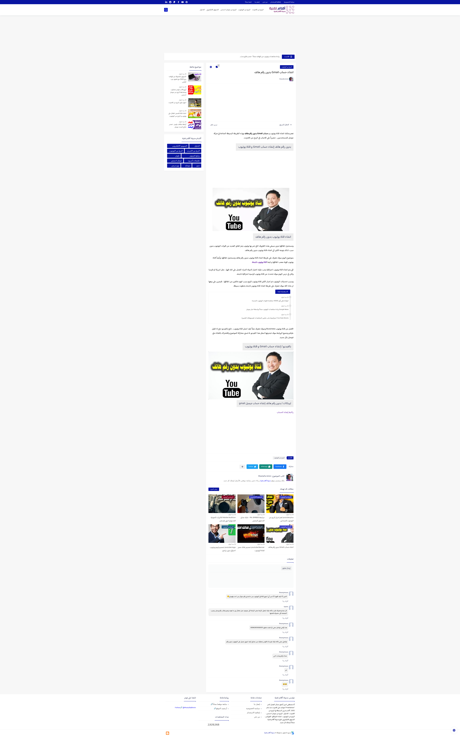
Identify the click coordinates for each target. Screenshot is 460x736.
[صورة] (194, 76)
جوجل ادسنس (176, 161)
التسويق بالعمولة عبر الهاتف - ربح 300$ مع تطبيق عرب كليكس (177, 79)
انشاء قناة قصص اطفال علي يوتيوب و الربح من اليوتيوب (177, 115)
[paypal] (174, 2)
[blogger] (167, 733)
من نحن (265, 2)
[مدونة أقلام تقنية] (281, 10)
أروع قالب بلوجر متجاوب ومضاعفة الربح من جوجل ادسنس (178, 92)
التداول (202, 9)
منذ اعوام (284, 297)
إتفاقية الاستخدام (276, 2)
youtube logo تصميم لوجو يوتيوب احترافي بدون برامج (223, 549)
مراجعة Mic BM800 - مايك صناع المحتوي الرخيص (252, 519)
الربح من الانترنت (258, 9)
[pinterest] (186, 2)
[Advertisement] (230, 34)
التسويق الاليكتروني (213, 9)
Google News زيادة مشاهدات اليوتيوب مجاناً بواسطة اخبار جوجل (267, 309)
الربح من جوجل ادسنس (228, 9)
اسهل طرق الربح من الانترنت (177, 102)
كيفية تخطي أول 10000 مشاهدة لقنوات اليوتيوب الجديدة (270, 300)
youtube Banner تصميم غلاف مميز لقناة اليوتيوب (251, 549)
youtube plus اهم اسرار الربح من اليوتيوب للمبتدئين (281, 519)
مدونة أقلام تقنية (265, 480)
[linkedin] (166, 2)
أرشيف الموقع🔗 (220, 708)
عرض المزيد (213, 489)
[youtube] (182, 2)
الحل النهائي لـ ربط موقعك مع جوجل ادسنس (264, 56)
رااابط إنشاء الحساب (285, 412)
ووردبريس (175, 166)
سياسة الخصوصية (289, 2)
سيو (198, 166)
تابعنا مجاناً (248, 2)
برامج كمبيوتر (195, 156)
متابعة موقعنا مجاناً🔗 (219, 704)
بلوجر (177, 156)
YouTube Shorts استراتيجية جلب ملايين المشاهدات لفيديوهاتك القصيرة (265, 318)
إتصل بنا (257, 2)
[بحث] (166, 10)
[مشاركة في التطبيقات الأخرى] (242, 467)
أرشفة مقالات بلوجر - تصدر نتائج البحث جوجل (177, 126)
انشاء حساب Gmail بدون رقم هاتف (280, 547)
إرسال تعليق (286, 568)
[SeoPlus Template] (292, 732)
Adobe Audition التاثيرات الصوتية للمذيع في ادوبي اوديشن (223, 519)
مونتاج (187, 166)
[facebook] (178, 2)
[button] (279, 466)
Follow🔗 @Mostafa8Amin (185, 707)
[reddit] (170, 2)
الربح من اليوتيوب (244, 9)
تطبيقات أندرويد (194, 161)
